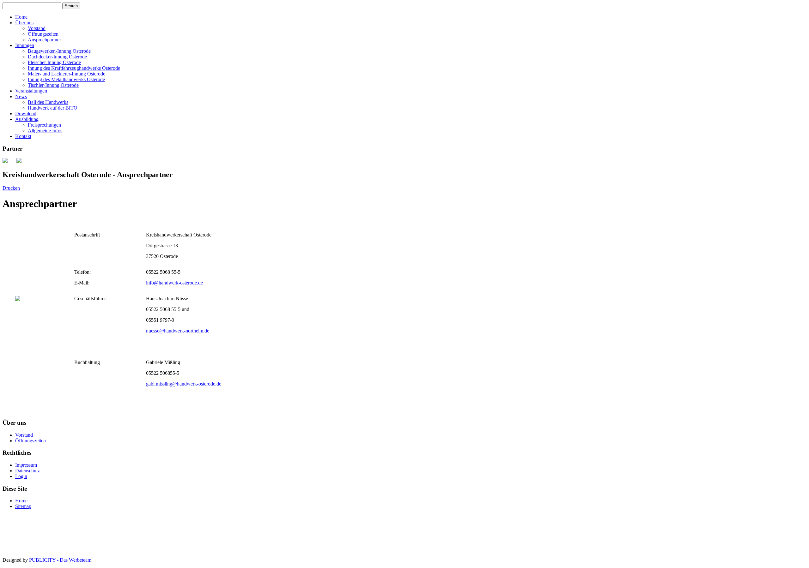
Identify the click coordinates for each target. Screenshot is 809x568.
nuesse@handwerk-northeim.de (177, 330)
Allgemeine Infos (45, 130)
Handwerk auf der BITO (52, 108)
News (21, 96)
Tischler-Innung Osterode (53, 85)
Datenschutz (27, 470)
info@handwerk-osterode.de (174, 282)
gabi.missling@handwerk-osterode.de (183, 383)
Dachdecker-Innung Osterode (57, 56)
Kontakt (23, 136)
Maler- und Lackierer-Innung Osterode (66, 73)
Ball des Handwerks (48, 102)
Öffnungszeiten (43, 34)
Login (21, 476)
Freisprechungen (44, 125)
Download (25, 113)
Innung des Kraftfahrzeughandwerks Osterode (74, 68)
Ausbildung (27, 119)
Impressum (26, 465)
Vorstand (37, 28)
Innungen (24, 45)
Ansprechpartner (44, 39)
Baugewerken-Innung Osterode (59, 51)
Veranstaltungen (31, 90)
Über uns (24, 22)
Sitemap (23, 506)
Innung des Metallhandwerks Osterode (66, 79)
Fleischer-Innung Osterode (54, 62)
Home (21, 17)
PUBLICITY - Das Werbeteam (60, 560)
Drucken (11, 188)
